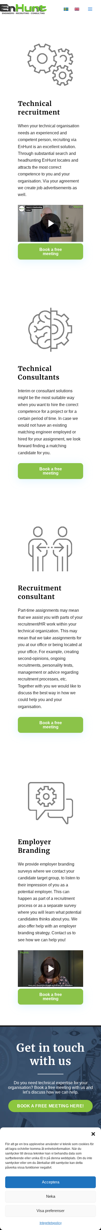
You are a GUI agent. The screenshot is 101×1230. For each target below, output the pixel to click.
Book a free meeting (50, 251)
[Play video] (50, 223)
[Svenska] (66, 9)
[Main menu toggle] (90, 9)
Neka (50, 1196)
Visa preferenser (50, 1210)
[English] (77, 9)
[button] (93, 1134)
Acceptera (50, 1182)
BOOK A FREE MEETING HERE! (50, 1106)
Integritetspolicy (51, 1223)
